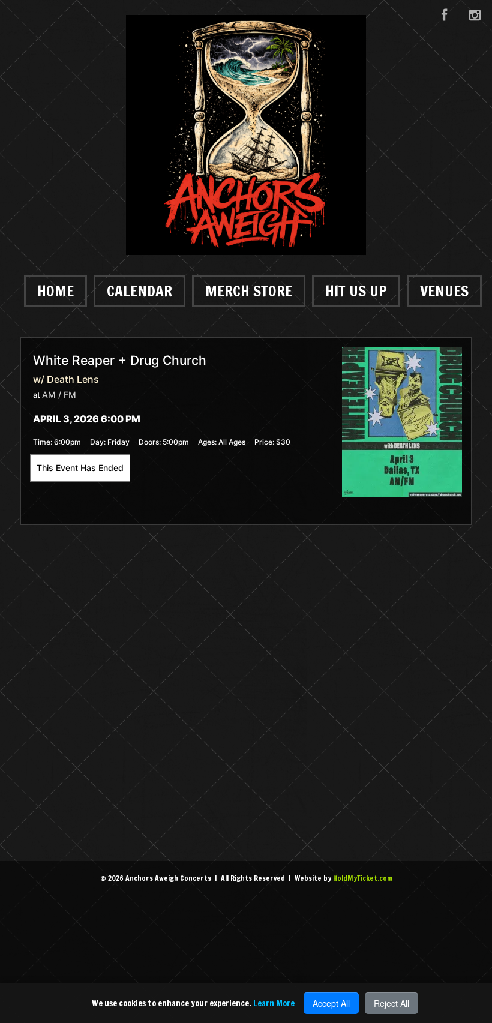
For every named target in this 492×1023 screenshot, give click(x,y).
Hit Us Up (356, 290)
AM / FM (59, 394)
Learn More (274, 1003)
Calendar (139, 290)
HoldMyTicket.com (362, 878)
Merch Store (248, 290)
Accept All (331, 1003)
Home (55, 290)
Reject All (391, 1003)
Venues (444, 290)
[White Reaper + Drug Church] (402, 421)
